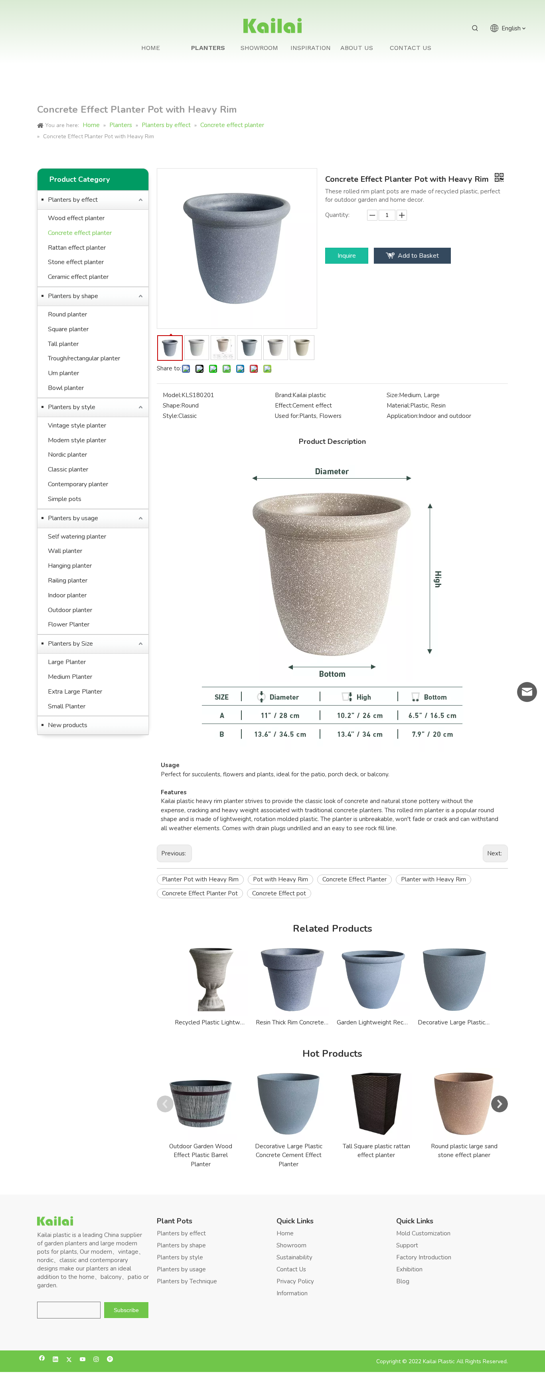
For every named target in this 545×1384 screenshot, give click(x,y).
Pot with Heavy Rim (280, 879)
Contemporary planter (78, 484)
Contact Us (291, 1269)
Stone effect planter (76, 262)
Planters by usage (73, 518)
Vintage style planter (77, 425)
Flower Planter (68, 624)
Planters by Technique (187, 1281)
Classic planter (68, 469)
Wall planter (65, 551)
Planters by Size (70, 643)
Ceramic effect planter (78, 276)
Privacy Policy (295, 1281)
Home (285, 1233)
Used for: (287, 416)
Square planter (68, 329)
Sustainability (294, 1257)
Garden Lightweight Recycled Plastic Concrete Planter (373, 1022)
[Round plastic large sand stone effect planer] (464, 1104)
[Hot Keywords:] (475, 28)
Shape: (172, 406)
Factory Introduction (423, 1257)
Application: (403, 416)
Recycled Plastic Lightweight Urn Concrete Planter (211, 1022)
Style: (170, 416)
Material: (398, 406)
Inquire (347, 255)
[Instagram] (96, 1360)
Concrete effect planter (80, 233)
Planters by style (71, 407)
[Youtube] (83, 1360)
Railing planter (67, 580)
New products (67, 725)
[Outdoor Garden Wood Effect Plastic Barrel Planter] (201, 1104)
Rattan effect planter (77, 247)
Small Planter (66, 706)
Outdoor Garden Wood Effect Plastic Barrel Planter (200, 1155)
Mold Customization (423, 1233)
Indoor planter (67, 595)
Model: (172, 395)
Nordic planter (67, 454)
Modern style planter (77, 440)
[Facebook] (42, 1360)
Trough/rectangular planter (84, 358)
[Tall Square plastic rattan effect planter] (376, 1104)
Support (407, 1245)
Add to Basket (418, 255)
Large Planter (67, 662)
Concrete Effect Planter (354, 879)
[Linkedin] (56, 1360)
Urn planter (63, 373)
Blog (402, 1281)
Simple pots (64, 499)
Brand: (283, 395)
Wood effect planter (76, 218)
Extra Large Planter (75, 691)
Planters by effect (73, 199)
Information (292, 1293)
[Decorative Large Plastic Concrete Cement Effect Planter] (288, 1104)
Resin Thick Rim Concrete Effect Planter (292, 1022)
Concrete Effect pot (279, 893)
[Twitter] (69, 1360)
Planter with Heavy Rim (433, 879)
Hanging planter (70, 565)
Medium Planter (70, 676)
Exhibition (409, 1269)
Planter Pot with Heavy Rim (200, 879)
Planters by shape (73, 296)
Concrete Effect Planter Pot (200, 893)
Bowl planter (66, 388)
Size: (393, 395)
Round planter (67, 314)
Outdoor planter (70, 610)
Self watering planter (77, 536)
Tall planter (63, 344)
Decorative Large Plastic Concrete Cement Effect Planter (454, 1022)
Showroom (291, 1245)
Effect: (283, 406)
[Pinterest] (110, 1360)
